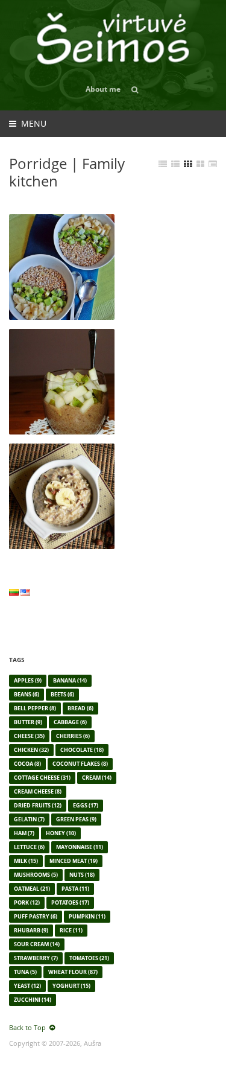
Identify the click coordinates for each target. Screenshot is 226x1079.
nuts (82, 875)
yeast (27, 986)
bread (80, 708)
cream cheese (37, 791)
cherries (73, 736)
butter (28, 722)
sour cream (37, 944)
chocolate (82, 750)
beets (62, 694)
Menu (33, 123)
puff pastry (35, 916)
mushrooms (36, 875)
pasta (75, 889)
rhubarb (31, 930)
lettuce (29, 847)
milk (26, 861)
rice (71, 930)
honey (61, 833)
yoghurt (71, 986)
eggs (85, 805)
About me (103, 89)
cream (96, 777)
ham (24, 833)
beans (26, 694)
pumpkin (87, 916)
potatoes (70, 902)
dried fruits (37, 805)
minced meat (73, 861)
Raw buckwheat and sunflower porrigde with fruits (54, 234)
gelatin (29, 819)
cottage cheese (42, 777)
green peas (76, 819)
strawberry (36, 958)
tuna (25, 972)
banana (70, 680)
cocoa (27, 764)
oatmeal (32, 889)
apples (28, 680)
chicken (31, 750)
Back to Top (27, 1027)
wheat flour (73, 972)
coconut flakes (80, 764)
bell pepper (35, 708)
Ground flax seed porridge (48, 343)
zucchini (32, 1000)
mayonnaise (79, 847)
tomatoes (89, 958)
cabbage (70, 722)
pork (27, 902)
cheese (29, 736)
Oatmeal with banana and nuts (57, 458)
